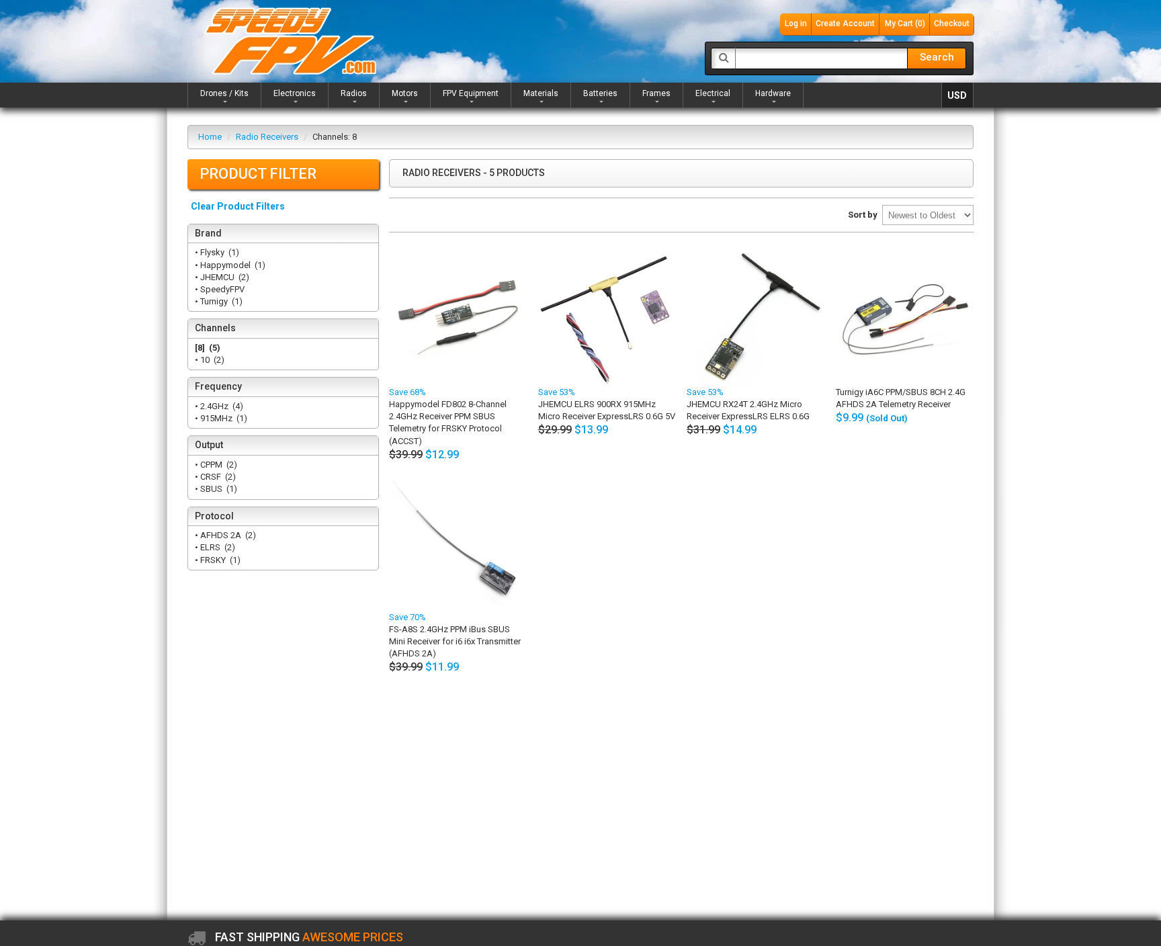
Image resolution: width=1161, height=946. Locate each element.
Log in (796, 23)
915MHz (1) (222, 418)
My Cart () (905, 23)
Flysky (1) (218, 252)
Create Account (845, 23)
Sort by (862, 215)
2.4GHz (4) (220, 406)
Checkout (952, 23)
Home (210, 137)
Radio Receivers (267, 137)
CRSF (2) (217, 477)
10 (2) (211, 360)
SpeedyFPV (223, 289)
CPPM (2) (217, 465)
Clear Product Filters (238, 206)
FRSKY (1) (219, 560)
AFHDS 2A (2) (227, 535)
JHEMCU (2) (223, 277)
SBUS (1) (217, 489)
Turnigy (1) (220, 301)
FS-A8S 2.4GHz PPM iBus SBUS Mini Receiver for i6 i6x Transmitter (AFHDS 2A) (455, 641)
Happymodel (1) (231, 265)
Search (937, 57)
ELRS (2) (216, 547)
